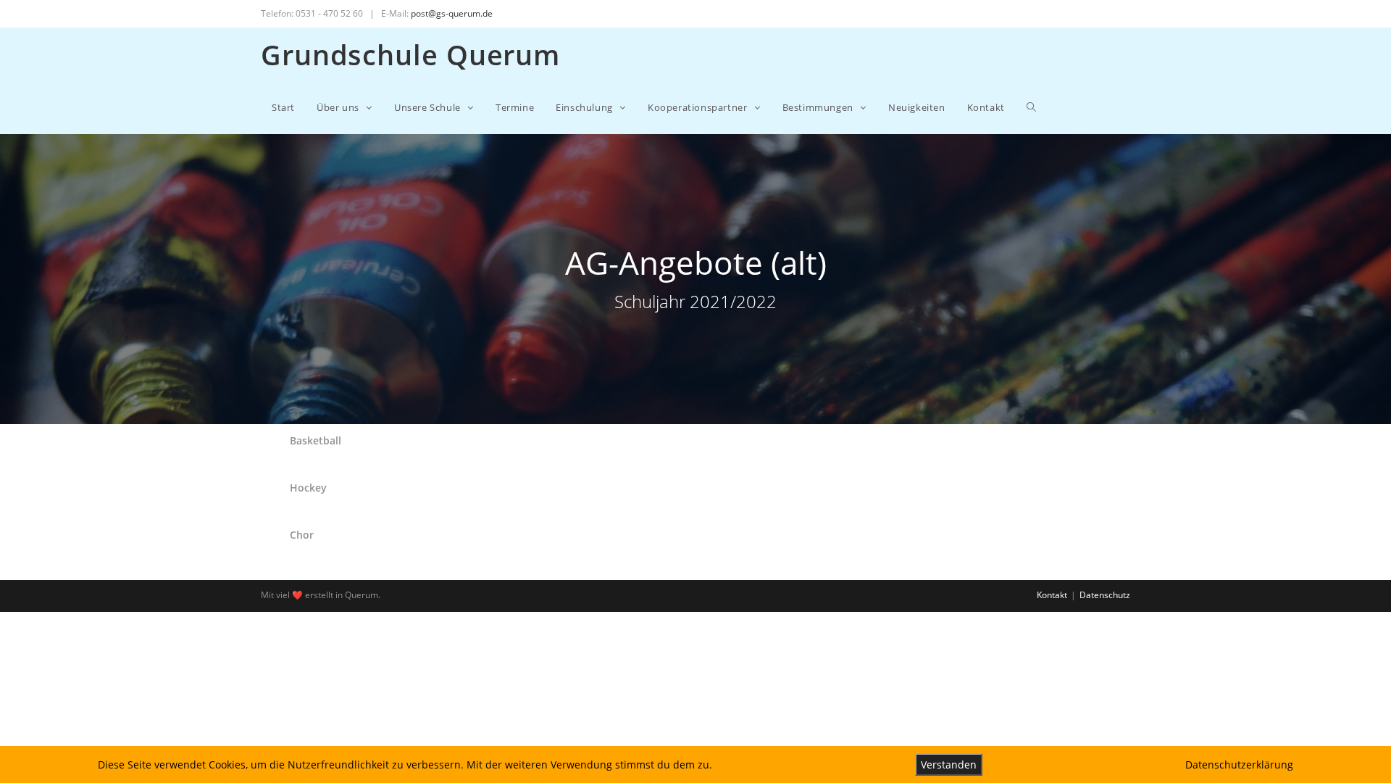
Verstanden (949, 764)
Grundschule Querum (410, 54)
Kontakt (1052, 595)
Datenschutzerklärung (1239, 764)
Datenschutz (1104, 595)
